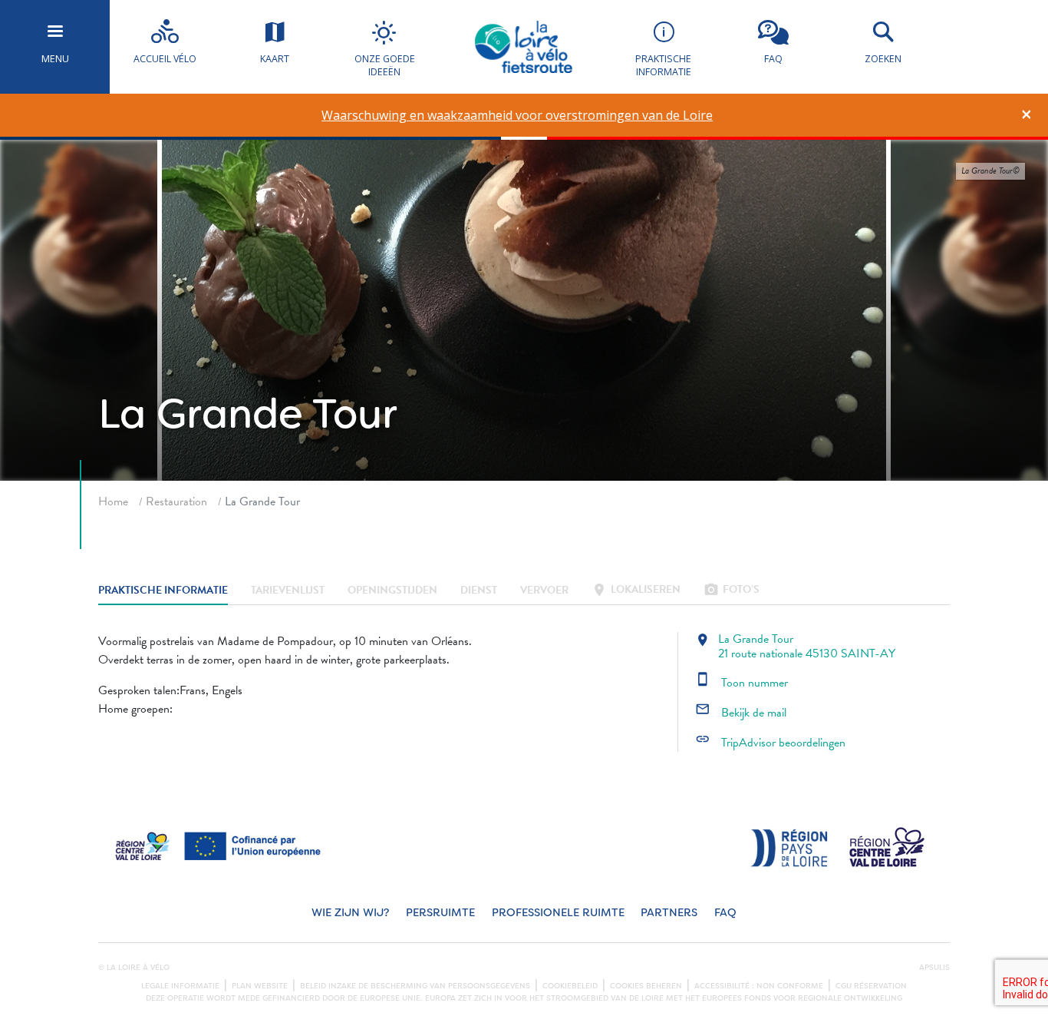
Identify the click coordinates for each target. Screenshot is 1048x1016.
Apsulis (934, 967)
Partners (669, 912)
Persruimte (440, 912)
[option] (517, 115)
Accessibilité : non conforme (758, 986)
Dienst (478, 590)
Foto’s (732, 590)
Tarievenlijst (288, 590)
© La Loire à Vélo (134, 967)
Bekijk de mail (740, 712)
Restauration (176, 501)
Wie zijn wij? (350, 912)
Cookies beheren (646, 986)
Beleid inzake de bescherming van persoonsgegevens (415, 986)
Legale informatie (180, 986)
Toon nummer (741, 682)
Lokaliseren (636, 590)
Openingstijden (392, 590)
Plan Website (260, 986)
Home (113, 501)
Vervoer (544, 590)
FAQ (725, 912)
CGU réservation (871, 986)
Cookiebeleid (570, 986)
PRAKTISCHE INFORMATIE (163, 590)
